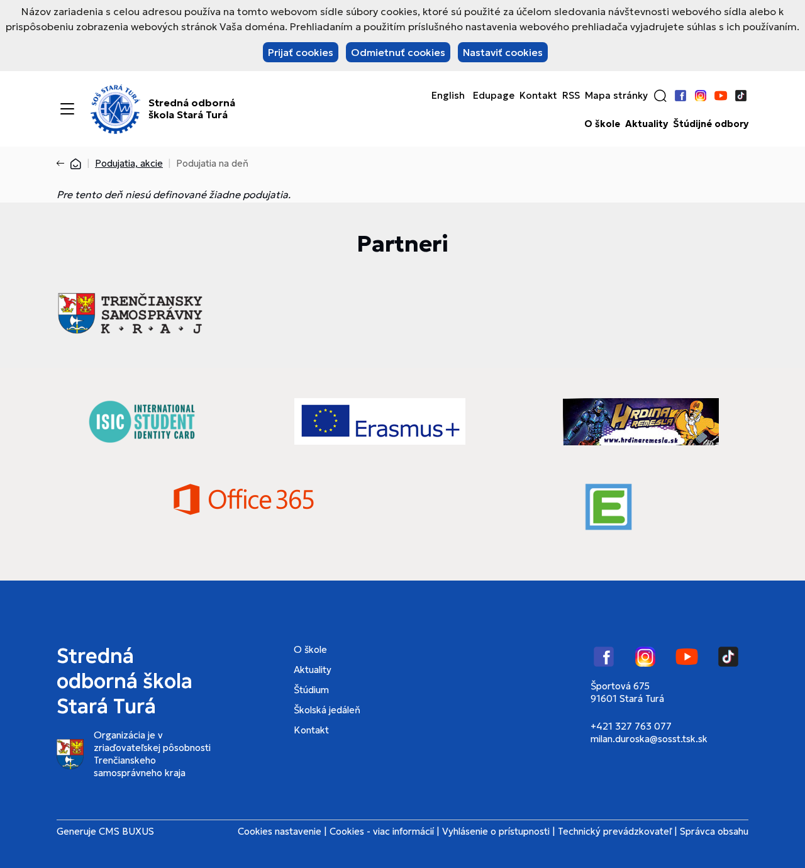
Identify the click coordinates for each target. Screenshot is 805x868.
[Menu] (67, 109)
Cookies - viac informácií (382, 831)
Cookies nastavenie (279, 831)
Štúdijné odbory (710, 124)
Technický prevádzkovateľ (615, 831)
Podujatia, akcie (129, 163)
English (448, 95)
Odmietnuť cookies (398, 52)
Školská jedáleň (327, 710)
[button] (660, 95)
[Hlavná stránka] (75, 163)
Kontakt (538, 95)
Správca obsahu (714, 831)
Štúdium (311, 690)
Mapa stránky (616, 95)
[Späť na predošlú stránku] (63, 163)
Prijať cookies (300, 52)
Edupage (493, 95)
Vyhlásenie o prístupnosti (496, 831)
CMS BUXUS (126, 831)
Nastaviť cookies (503, 52)
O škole (602, 124)
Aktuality (646, 124)
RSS (571, 95)
